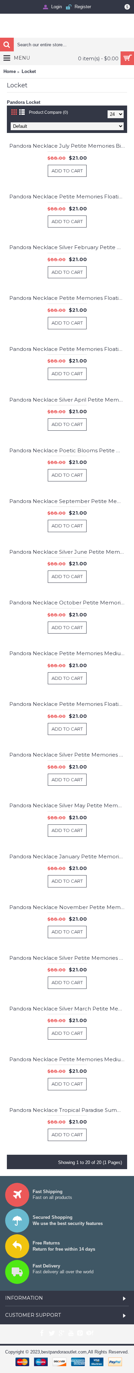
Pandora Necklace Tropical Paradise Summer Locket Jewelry (68, 1110)
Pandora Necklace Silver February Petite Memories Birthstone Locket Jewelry (68, 247)
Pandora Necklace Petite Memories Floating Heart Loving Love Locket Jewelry (68, 196)
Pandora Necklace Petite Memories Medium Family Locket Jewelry (68, 653)
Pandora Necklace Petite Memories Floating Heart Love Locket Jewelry (68, 704)
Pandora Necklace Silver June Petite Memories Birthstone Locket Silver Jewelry (68, 552)
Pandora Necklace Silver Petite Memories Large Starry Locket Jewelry (68, 958)
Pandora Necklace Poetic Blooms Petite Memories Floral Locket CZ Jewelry (68, 450)
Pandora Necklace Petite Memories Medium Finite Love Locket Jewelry (68, 1059)
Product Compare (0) (48, 112)
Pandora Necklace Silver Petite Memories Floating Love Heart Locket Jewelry (68, 754)
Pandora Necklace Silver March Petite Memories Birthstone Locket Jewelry (68, 1008)
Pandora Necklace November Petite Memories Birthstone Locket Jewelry (68, 907)
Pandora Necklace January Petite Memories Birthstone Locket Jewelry (68, 856)
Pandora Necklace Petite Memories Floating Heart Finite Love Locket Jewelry (68, 298)
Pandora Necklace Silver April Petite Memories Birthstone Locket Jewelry (68, 399)
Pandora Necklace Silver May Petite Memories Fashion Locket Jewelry (68, 805)
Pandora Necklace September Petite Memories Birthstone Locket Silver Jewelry (68, 501)
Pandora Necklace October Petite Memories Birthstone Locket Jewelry (68, 602)
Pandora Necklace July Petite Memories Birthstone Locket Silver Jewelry (68, 146)
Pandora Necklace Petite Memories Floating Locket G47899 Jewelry (68, 349)
